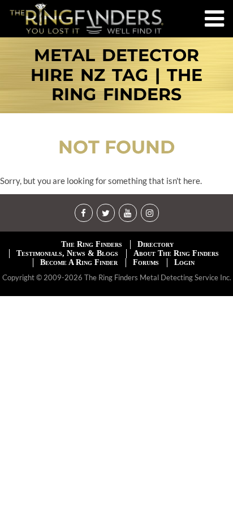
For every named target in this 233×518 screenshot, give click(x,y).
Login (184, 262)
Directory (155, 244)
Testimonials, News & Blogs (67, 253)
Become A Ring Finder (79, 262)
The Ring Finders (91, 244)
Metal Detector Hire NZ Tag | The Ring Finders (116, 75)
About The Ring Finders (176, 253)
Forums (146, 262)
